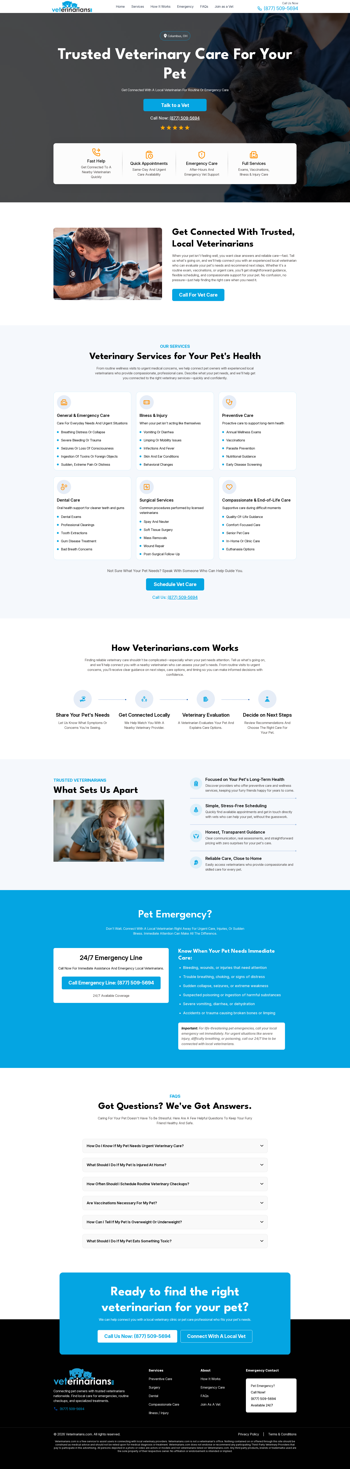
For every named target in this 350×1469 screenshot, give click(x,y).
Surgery (154, 1387)
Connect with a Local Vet (216, 1336)
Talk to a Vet (175, 105)
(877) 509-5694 (281, 8)
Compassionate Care (164, 1404)
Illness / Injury (159, 1413)
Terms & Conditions (282, 1434)
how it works (211, 1379)
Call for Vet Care (198, 295)
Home (120, 6)
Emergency (185, 6)
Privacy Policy (248, 1434)
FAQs (204, 6)
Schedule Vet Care (175, 584)
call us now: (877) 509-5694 (137, 1336)
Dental (153, 1396)
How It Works (160, 6)
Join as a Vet (224, 6)
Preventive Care (160, 1379)
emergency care (213, 1387)
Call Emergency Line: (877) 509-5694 (111, 983)
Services (137, 6)
